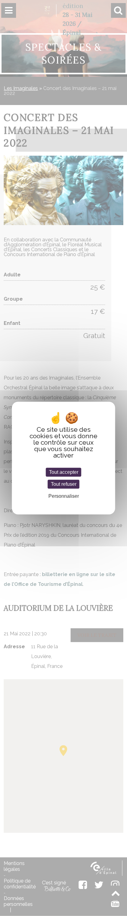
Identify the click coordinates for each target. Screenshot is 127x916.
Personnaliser (63, 496)
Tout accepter (63, 472)
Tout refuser (63, 484)
